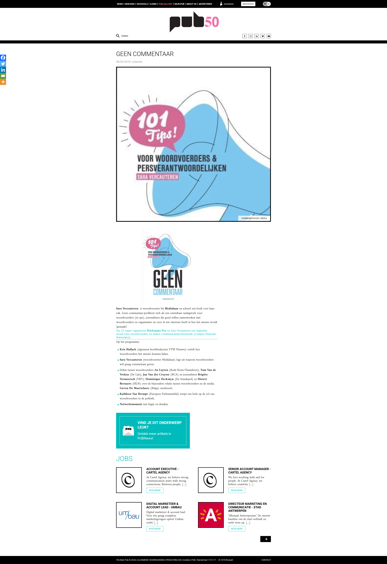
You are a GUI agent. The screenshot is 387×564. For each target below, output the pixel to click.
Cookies (186, 560)
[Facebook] (244, 36)
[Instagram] (251, 36)
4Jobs (153, 4)
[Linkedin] (3, 70)
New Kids (130, 4)
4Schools (142, 4)
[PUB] (194, 24)
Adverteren (205, 4)
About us (191, 4)
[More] (3, 82)
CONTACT (266, 560)
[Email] (3, 76)
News (120, 4)
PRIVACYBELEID (173, 560)
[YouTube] (269, 36)
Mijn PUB (179, 4)
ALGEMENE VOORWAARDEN (150, 560)
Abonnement (248, 4)
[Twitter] (263, 36)
